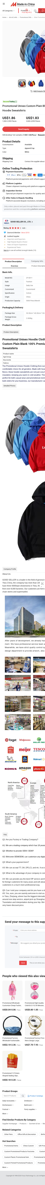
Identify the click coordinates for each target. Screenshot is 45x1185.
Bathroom (28, 1105)
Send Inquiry (23, 129)
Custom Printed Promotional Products (18, 1163)
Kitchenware (7, 1105)
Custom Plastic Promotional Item (16, 1157)
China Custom (28, 1146)
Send (23, 963)
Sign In (6, 250)
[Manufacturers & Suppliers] (22, 4)
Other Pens (8, 1134)
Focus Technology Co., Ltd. (30, 1176)
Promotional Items (11, 1146)
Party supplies (29, 1109)
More (4, 1167)
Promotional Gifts (25, 17)
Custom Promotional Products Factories (19, 1151)
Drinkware (28, 1101)
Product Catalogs (36, 1096)
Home (4, 17)
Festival (5, 1109)
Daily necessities (8, 1101)
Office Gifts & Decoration (27, 1134)
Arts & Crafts (13, 17)
